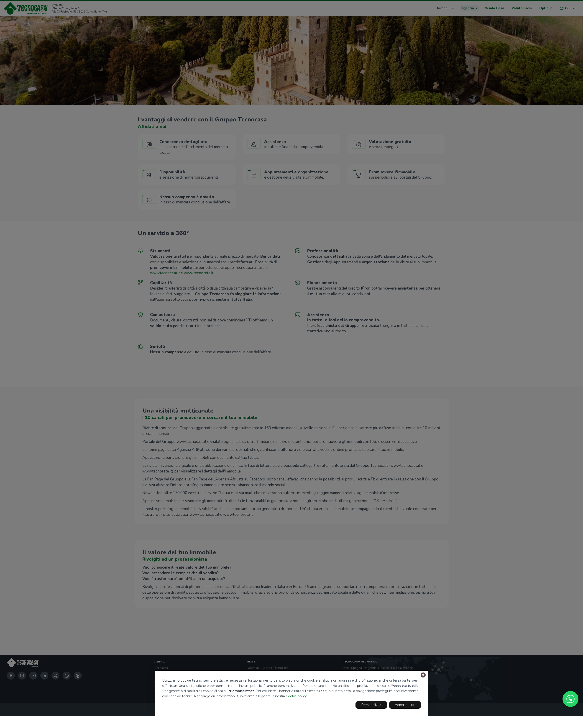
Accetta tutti (405, 705)
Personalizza (371, 705)
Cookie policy (296, 696)
